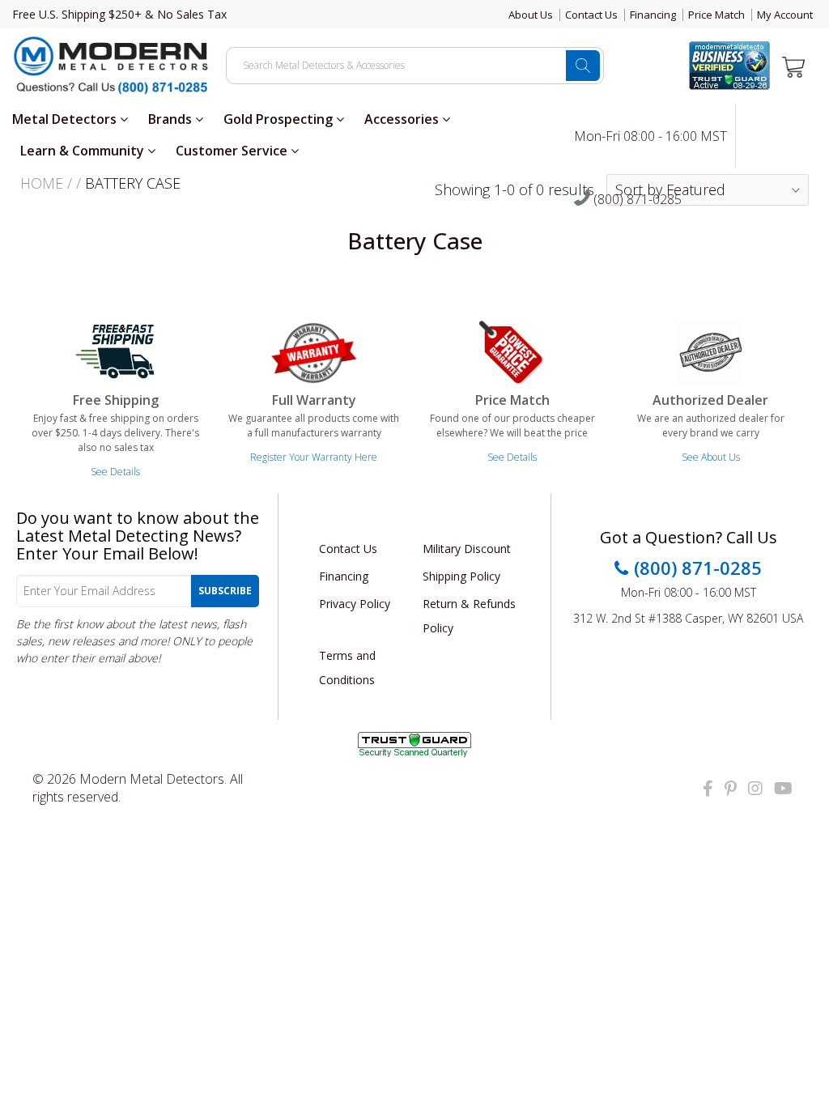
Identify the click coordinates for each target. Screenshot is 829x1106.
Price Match (716, 14)
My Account (785, 14)
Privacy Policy (354, 603)
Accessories (403, 119)
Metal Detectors (66, 119)
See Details (115, 472)
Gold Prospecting (279, 119)
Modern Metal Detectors (151, 779)
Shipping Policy (461, 576)
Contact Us (591, 14)
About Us (530, 14)
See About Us (711, 457)
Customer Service (233, 151)
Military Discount (467, 548)
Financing (653, 14)
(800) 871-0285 (636, 200)
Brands (171, 119)
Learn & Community (83, 151)
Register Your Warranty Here (313, 457)
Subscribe (225, 591)
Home (41, 183)
